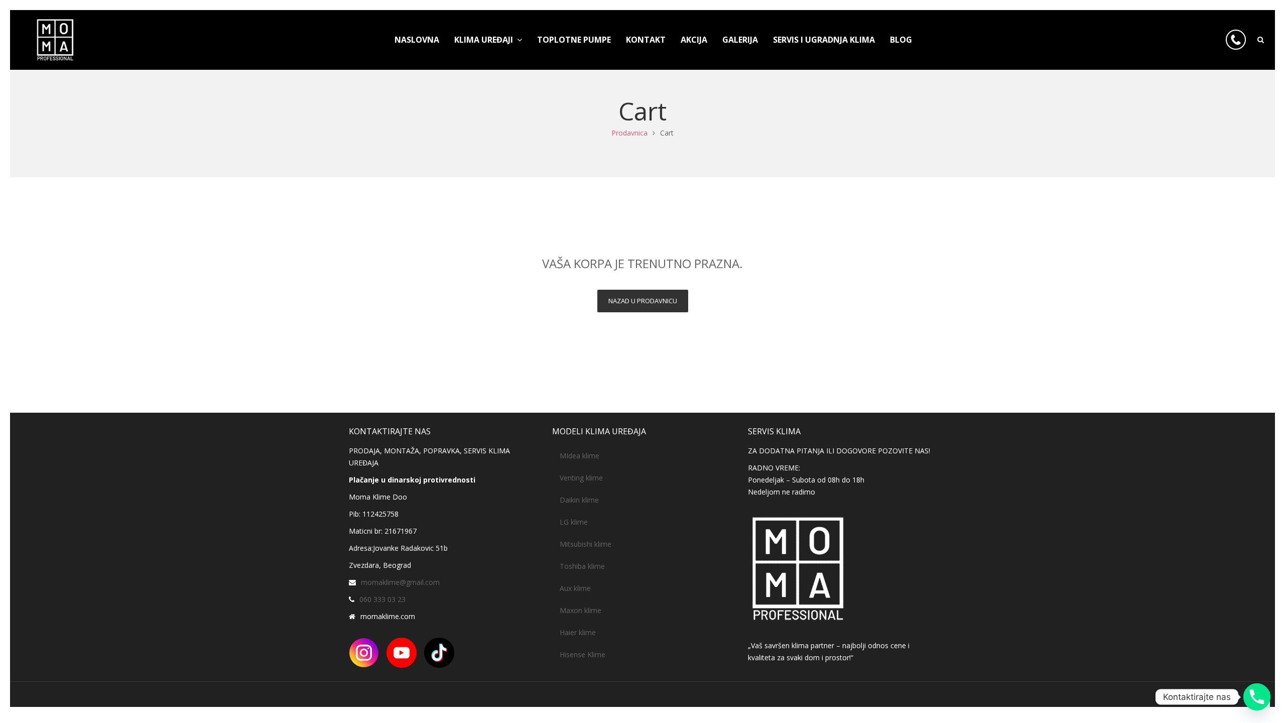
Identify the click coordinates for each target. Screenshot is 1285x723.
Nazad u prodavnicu (642, 300)
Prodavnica (629, 133)
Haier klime (578, 632)
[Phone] (1256, 696)
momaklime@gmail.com (400, 582)
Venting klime (581, 478)
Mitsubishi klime (585, 544)
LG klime (574, 522)
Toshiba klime (582, 566)
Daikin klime (579, 500)
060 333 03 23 (382, 599)
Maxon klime (580, 610)
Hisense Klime (582, 654)
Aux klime (575, 588)
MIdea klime (579, 455)
